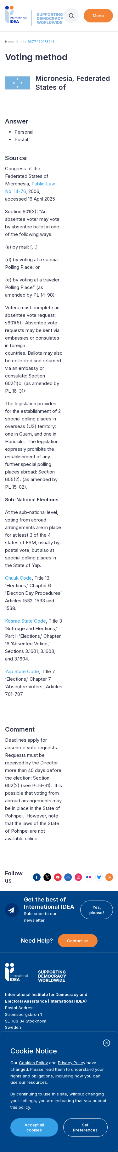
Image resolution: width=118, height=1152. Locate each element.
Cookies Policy (33, 1062)
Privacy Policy (71, 1062)
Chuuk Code (18, 578)
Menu (98, 15)
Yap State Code (22, 671)
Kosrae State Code (25, 621)
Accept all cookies (34, 1127)
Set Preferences (85, 1127)
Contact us (77, 940)
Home (9, 42)
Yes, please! (96, 910)
